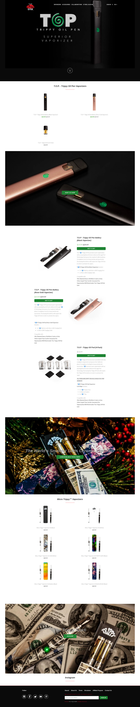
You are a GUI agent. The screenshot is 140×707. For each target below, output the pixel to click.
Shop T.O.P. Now (70, 192)
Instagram (70, 677)
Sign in (109, 4)
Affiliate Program (98, 690)
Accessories (66, 4)
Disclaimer (87, 690)
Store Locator (88, 4)
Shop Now (70, 636)
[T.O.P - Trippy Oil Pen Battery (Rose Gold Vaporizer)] (85, 308)
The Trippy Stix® (73, 701)
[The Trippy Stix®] (30, 7)
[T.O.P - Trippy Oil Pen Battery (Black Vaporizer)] (54, 256)
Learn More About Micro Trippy (70, 457)
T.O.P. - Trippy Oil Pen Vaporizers (70, 86)
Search (67, 690)
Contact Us (108, 690)
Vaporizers (57, 4)
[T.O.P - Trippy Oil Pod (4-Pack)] (54, 366)
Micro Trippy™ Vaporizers (70, 499)
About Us (74, 690)
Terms (80, 690)
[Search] (113, 4)
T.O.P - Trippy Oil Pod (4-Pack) (89, 347)
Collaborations (76, 4)
